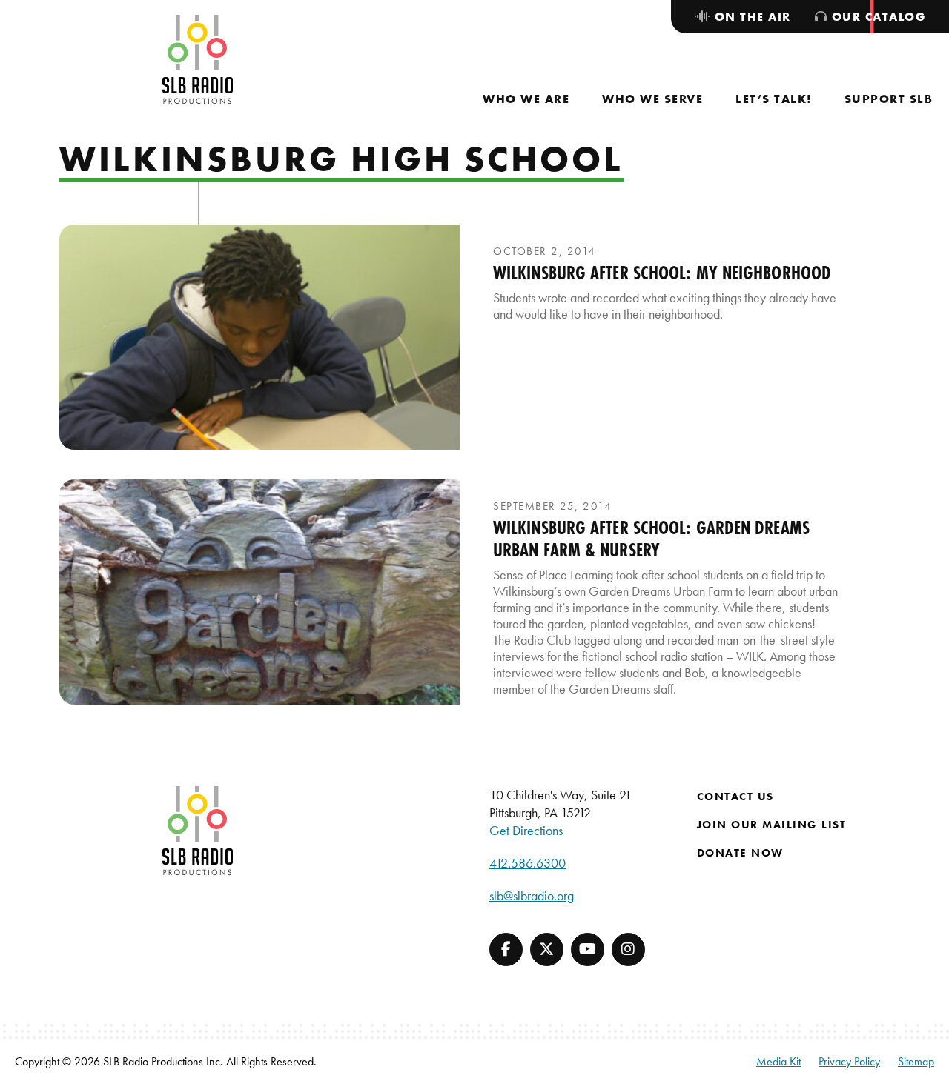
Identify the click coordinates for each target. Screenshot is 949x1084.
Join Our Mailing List (772, 824)
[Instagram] (628, 949)
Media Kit (778, 1061)
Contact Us (735, 796)
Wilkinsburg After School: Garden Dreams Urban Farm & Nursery (651, 538)
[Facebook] (506, 949)
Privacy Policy (849, 1061)
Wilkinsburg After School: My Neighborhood (662, 272)
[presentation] (259, 337)
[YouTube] (587, 949)
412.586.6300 (527, 862)
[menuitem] (526, 99)
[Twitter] (546, 949)
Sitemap (916, 1061)
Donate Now (740, 852)
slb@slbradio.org (531, 895)
